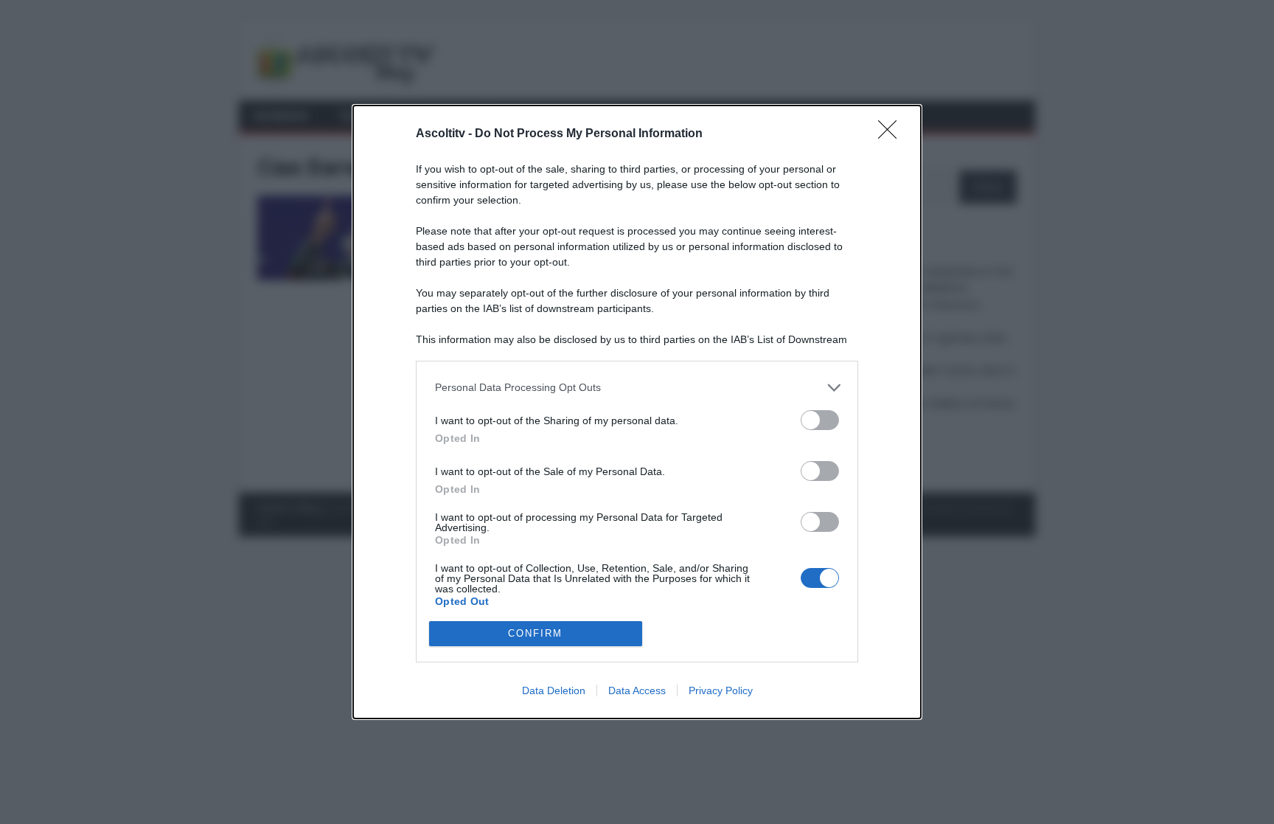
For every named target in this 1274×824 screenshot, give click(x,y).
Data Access (637, 690)
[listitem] (637, 387)
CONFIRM (535, 633)
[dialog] (637, 412)
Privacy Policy (721, 690)
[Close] (892, 134)
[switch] (820, 420)
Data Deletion (553, 690)
